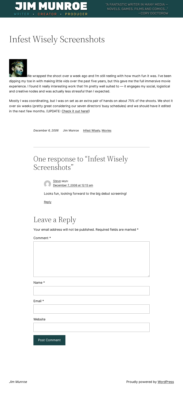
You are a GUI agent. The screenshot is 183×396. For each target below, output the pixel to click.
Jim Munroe (18, 382)
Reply (47, 202)
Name (39, 282)
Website (39, 319)
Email (38, 301)
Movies (106, 130)
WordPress (166, 382)
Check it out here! (75, 111)
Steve (57, 181)
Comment (42, 238)
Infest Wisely (91, 130)
